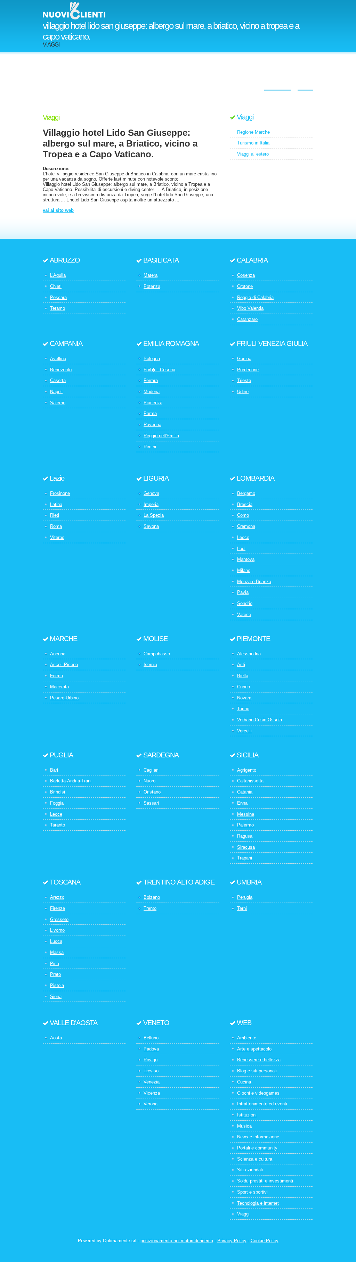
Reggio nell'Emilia (161, 435)
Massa (57, 952)
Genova (151, 493)
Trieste (244, 380)
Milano (243, 570)
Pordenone (248, 369)
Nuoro (149, 780)
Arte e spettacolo (254, 1049)
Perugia (244, 897)
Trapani (244, 858)
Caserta (58, 380)
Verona (150, 1103)
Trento (150, 908)
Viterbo (57, 537)
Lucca (56, 941)
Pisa (54, 963)
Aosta (56, 1037)
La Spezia (154, 515)
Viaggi (245, 117)
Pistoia (57, 985)
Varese (244, 614)
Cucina (244, 1082)
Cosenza (246, 275)
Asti (241, 664)
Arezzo (57, 897)
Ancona (57, 653)
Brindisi (57, 792)
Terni (242, 908)
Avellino (58, 358)
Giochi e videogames (258, 1093)
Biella (242, 675)
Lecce (56, 814)
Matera (150, 275)
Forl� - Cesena (159, 369)
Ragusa (244, 836)
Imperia (151, 504)
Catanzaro (247, 319)
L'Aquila (58, 275)
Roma (56, 526)
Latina (56, 504)
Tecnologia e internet (258, 1203)
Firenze (57, 908)
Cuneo (243, 686)
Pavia (243, 592)
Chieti (56, 286)
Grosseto (59, 919)
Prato (55, 974)
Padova (151, 1049)
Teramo (57, 308)
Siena (56, 996)
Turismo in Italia (253, 143)
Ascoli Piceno (64, 664)
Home (305, 85)
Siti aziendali (250, 1169)
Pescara (58, 297)
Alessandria (249, 653)
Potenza (152, 286)
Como (243, 515)
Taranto (57, 825)
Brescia (244, 504)
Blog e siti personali (257, 1070)
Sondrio (244, 603)
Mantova (245, 559)
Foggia (57, 803)
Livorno (57, 930)
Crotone (245, 286)
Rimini (150, 446)
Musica (244, 1126)
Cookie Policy (264, 1240)
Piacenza (153, 402)
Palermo (245, 825)
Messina (245, 814)
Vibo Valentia (250, 308)
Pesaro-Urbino (64, 697)
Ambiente (246, 1037)
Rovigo (150, 1059)
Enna (242, 803)
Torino (243, 708)
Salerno (57, 402)
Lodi (241, 548)
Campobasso (157, 653)
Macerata (59, 686)
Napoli (56, 391)
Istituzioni (247, 1115)
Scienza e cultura (254, 1159)
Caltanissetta (250, 780)
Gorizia (244, 358)
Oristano (152, 792)
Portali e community (257, 1148)
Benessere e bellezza (259, 1059)
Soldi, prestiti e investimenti (265, 1181)
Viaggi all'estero (253, 154)
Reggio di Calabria (255, 297)
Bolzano (152, 897)
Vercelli (244, 730)
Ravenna (152, 424)
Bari (54, 770)
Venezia (152, 1082)
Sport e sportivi (252, 1192)
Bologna (152, 358)
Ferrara (151, 380)
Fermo (56, 675)
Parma (150, 413)
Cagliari (151, 770)
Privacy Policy (231, 1240)
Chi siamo (277, 85)
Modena (152, 391)
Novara (244, 697)
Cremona (246, 526)
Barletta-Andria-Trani (70, 780)
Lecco (243, 537)
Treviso (151, 1070)
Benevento (61, 369)
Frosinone (60, 493)
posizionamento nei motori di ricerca (176, 1240)
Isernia (150, 664)
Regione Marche (253, 132)
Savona (151, 526)
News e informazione (258, 1136)
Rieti (54, 515)
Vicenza (152, 1093)
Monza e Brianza (254, 581)
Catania (244, 792)
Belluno (151, 1037)
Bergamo (246, 493)
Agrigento (246, 770)
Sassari (151, 803)
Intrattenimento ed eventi (262, 1103)
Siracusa (246, 847)
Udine (243, 391)
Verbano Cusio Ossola (259, 719)
